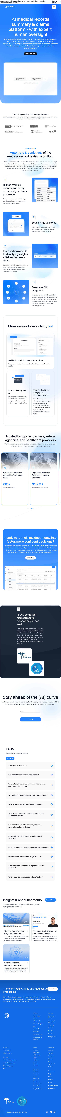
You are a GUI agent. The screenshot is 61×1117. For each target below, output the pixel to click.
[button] (54, 7)
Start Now (10, 758)
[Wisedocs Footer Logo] (6, 1026)
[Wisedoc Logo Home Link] (10, 7)
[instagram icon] (54, 1112)
